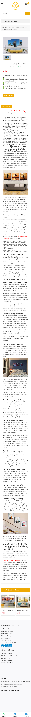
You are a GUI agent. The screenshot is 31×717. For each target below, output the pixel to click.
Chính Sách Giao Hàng (6, 660)
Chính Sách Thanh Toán (7, 662)
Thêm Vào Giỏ (8, 95)
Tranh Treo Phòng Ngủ (6, 633)
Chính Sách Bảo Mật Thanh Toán (9, 656)
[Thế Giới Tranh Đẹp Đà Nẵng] (15, 6)
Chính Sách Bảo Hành (6, 653)
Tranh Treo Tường (5, 629)
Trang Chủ (4, 27)
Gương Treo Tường (6, 635)
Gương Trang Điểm (5, 638)
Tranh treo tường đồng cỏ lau (8, 611)
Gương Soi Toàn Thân (6, 640)
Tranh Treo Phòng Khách (7, 631)
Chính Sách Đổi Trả (5, 658)
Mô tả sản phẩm (6, 106)
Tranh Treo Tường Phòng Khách (16, 27)
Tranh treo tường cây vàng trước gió (23, 611)
